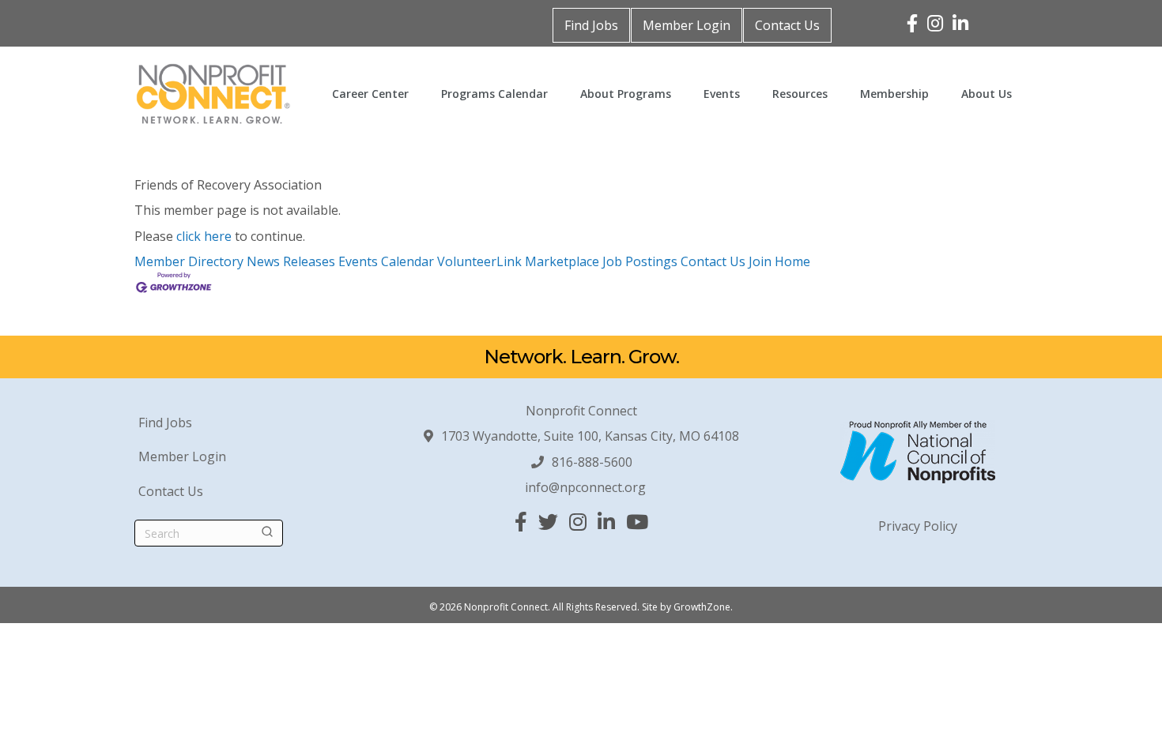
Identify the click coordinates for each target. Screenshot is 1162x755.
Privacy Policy (917, 526)
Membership (894, 93)
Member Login (686, 25)
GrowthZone (701, 607)
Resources (800, 93)
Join (762, 261)
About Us (986, 93)
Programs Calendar (494, 93)
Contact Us (787, 25)
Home (792, 261)
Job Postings (639, 261)
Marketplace (562, 261)
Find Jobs (591, 25)
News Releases (291, 261)
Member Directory (188, 261)
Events (722, 93)
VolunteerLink (479, 261)
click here (204, 236)
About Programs (625, 93)
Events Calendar (386, 261)
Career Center (370, 93)
